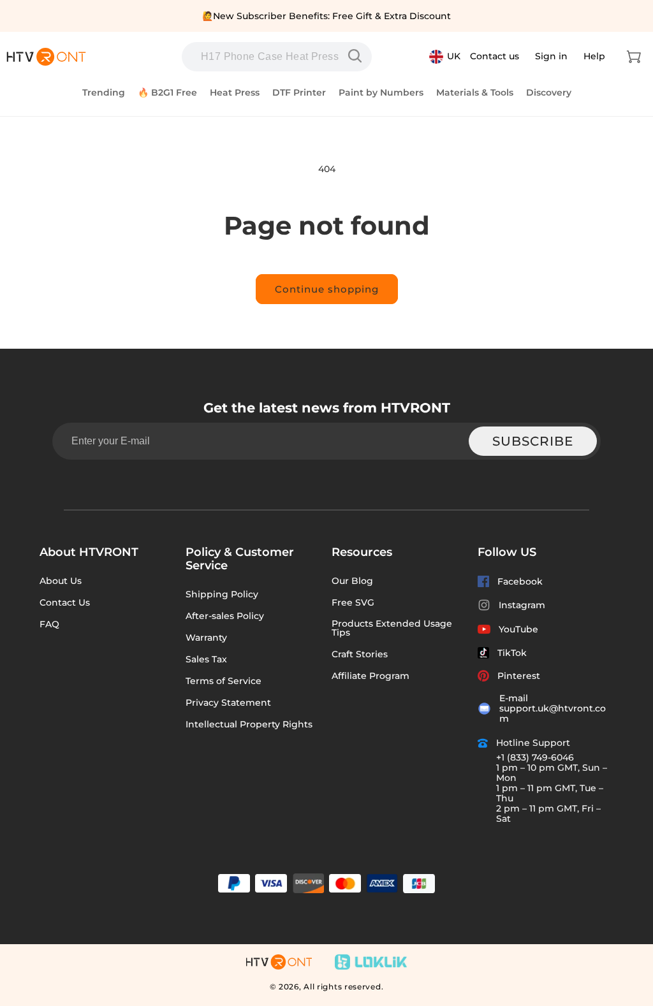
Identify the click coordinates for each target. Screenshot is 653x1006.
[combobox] (277, 56)
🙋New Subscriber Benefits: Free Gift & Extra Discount (326, 16)
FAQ (49, 624)
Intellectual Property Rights (249, 724)
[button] (634, 56)
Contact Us (65, 602)
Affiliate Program (370, 675)
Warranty (206, 637)
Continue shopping (327, 289)
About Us (61, 580)
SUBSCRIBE (532, 441)
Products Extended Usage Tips (392, 628)
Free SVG (353, 602)
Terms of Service (223, 680)
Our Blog (352, 580)
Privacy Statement (228, 702)
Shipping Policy (222, 594)
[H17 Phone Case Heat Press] (358, 56)
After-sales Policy (225, 615)
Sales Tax (206, 659)
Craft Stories (360, 654)
